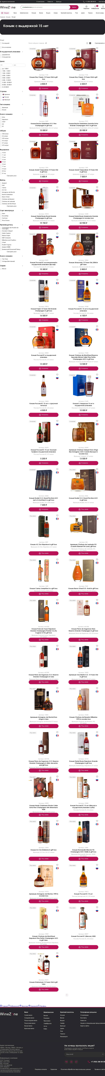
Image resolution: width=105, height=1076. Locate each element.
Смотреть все (11, 175)
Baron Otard (82, 591)
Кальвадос (64, 1036)
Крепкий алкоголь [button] (66, 13)
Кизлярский (81, 896)
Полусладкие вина (30, 1020)
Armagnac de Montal (43, 721)
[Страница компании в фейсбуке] (71, 1062)
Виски (62, 1018)
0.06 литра (50, 502)
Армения (37, 81)
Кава (45, 1029)
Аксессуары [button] (100, 13)
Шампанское (49, 1012)
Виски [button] (41, 13)
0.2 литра (95, 633)
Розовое (46, 1018)
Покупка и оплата (41, 1069)
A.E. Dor (39, 547)
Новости (50, 1)
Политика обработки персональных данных (76, 1069)
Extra (89, 128)
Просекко (47, 1021)
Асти (45, 1026)
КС (45, 81)
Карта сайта (84, 1026)
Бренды (58, 1)
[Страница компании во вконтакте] (66, 1062)
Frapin (42, 313)
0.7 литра (90, 81)
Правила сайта (100, 1069)
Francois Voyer (43, 635)
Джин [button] (83, 13)
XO (50, 128)
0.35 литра (49, 591)
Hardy (41, 812)
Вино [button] (15, 13)
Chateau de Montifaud (83, 361)
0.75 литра (51, 812)
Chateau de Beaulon (85, 721)
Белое (46, 1015)
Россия (36, 267)
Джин (62, 1028)
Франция (33, 128)
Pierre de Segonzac (82, 633)
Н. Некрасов (81, 408)
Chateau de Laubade (85, 549)
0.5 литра (50, 81)
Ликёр (62, 1023)
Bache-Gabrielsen (42, 128)
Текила (62, 1034)
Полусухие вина (29, 1023)
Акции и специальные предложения (92, 1023)
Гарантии (54, 1069)
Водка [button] (48, 13)
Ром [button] (76, 13)
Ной (42, 81)
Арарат (42, 174)
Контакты (83, 1018)
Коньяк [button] (34, 13)
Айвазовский (83, 267)
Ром (61, 1031)
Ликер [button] (56, 13)
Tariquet (83, 456)
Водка (62, 1020)
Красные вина (29, 1028)
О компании (40, 1)
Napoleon (46, 547)
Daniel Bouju (44, 220)
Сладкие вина (29, 1018)
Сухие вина (28, 1015)
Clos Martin (82, 679)
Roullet (42, 502)
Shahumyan (42, 986)
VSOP (93, 854)
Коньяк (62, 1015)
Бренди (62, 1026)
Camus (43, 591)
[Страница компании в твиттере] (76, 1062)
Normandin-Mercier (84, 854)
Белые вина (28, 1026)
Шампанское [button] (24, 13)
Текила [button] (90, 13)
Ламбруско (48, 1023)
